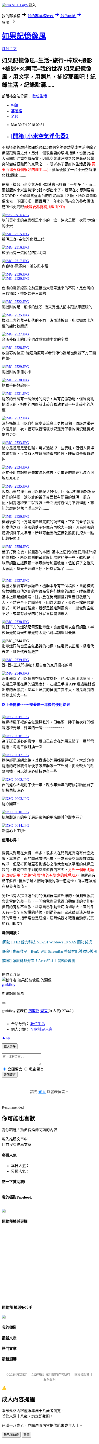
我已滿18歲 (11, 1435)
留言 (44, 1011)
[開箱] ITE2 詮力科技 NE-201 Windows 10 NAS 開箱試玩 (47, 942)
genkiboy (8, 985)
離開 (26, 1435)
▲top (6, 1037)
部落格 (16, 111)
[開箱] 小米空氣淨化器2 (40, 136)
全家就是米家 (41, 1029)
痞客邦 (33, 1011)
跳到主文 (9, 49)
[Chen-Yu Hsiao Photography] (4, 1211)
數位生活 (39, 96)
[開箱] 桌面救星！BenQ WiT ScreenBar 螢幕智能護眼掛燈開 (49, 951)
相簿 (14, 105)
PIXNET (21, 1374)
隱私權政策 (81, 1374)
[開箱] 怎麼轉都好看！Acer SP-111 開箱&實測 (38, 961)
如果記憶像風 (24, 36)
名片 (14, 117)
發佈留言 (10, 1075)
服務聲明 (49, 1379)
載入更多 (10, 1046)
